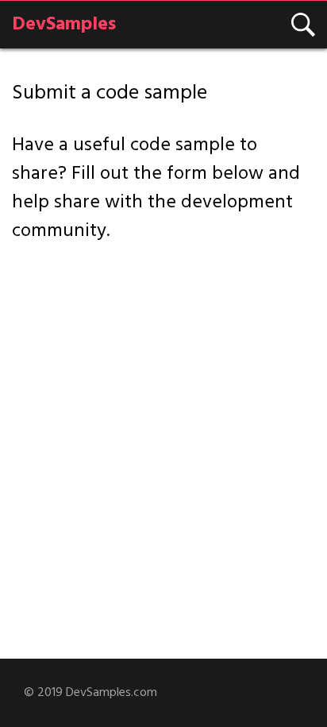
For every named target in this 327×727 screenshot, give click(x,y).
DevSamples (64, 25)
